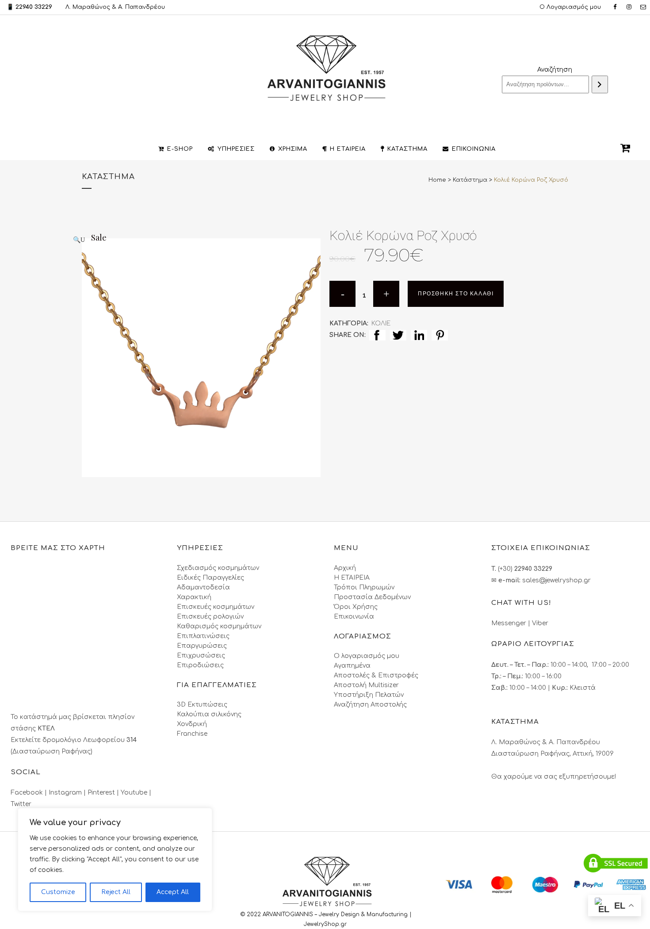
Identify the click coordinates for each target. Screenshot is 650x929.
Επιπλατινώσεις (203, 636)
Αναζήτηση (554, 69)
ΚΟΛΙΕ (380, 323)
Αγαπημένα (352, 665)
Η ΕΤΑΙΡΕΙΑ (352, 577)
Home (437, 180)
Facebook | (30, 792)
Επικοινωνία (354, 616)
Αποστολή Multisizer (366, 685)
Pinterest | (104, 792)
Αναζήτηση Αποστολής (370, 704)
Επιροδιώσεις (200, 665)
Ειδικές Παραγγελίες (210, 577)
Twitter (21, 804)
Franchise (192, 733)
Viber (540, 623)
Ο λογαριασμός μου (366, 656)
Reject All (115, 892)
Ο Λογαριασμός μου (570, 7)
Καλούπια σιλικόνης (209, 714)
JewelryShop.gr (326, 924)
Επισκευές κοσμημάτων (215, 607)
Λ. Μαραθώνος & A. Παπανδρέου (115, 7)
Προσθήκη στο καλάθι (455, 294)
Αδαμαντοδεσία (203, 587)
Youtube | (136, 792)
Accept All (173, 892)
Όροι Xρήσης (356, 607)
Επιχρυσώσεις (201, 655)
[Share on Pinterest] (440, 335)
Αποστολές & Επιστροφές (376, 675)
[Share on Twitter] (398, 335)
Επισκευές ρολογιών (210, 616)
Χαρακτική (194, 597)
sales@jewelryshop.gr (556, 580)
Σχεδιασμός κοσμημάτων (218, 568)
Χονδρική (192, 724)
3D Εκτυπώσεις (202, 704)
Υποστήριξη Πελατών (369, 695)
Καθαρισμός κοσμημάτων (219, 626)
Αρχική (345, 568)
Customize (58, 892)
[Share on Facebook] (377, 335)
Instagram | (68, 792)
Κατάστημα (470, 180)
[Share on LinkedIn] (419, 335)
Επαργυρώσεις (202, 645)
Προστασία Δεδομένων (372, 597)
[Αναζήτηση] (600, 84)
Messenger (508, 623)
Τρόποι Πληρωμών (364, 587)
